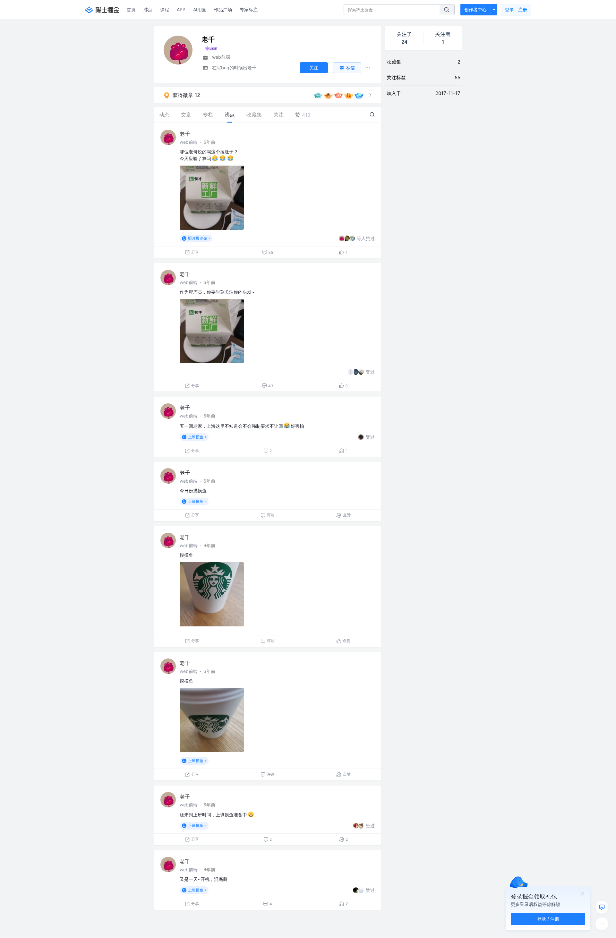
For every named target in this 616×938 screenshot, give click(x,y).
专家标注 (249, 9)
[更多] (601, 923)
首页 (131, 9)
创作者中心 (475, 9)
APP (181, 9)
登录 (516, 9)
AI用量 (199, 9)
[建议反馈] (601, 907)
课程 (164, 9)
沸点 (147, 9)
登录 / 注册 (548, 919)
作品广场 (223, 9)
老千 (185, 134)
